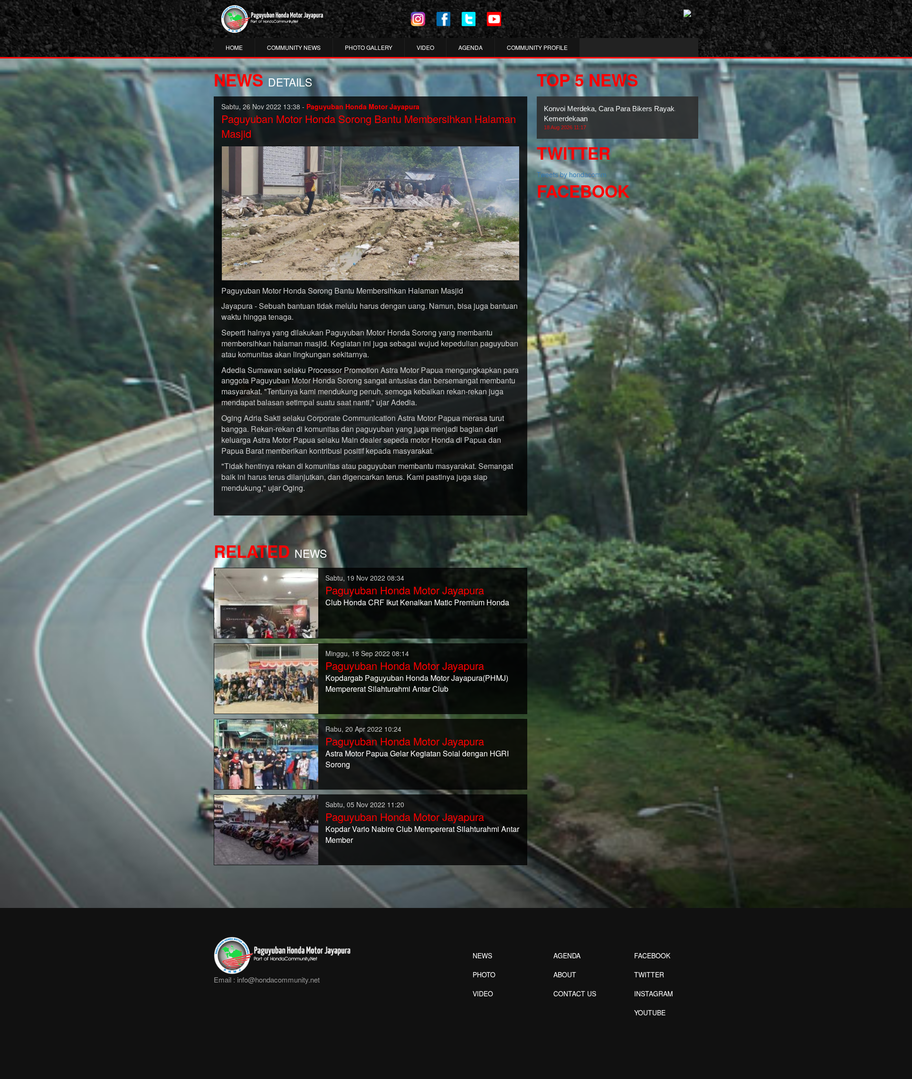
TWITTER (649, 974)
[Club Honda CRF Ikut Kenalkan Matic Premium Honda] (266, 602)
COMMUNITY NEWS (294, 47)
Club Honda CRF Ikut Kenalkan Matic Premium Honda (417, 602)
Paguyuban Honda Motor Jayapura (404, 589)
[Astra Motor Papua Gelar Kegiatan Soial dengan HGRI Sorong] (266, 753)
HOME (234, 47)
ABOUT (564, 974)
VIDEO (425, 47)
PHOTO (484, 974)
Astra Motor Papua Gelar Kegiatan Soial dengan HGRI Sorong (417, 759)
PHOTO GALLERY (368, 47)
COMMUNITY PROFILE (537, 47)
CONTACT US (574, 993)
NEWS (482, 955)
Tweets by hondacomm (572, 174)
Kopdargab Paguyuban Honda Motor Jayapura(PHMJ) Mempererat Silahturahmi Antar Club (416, 683)
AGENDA (470, 47)
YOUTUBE (649, 1012)
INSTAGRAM (653, 993)
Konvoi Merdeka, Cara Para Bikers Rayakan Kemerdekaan (613, 117)
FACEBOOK (652, 955)
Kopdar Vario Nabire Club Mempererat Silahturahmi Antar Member (422, 834)
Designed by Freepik (649, 1026)
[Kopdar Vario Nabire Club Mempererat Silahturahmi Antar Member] (266, 828)
